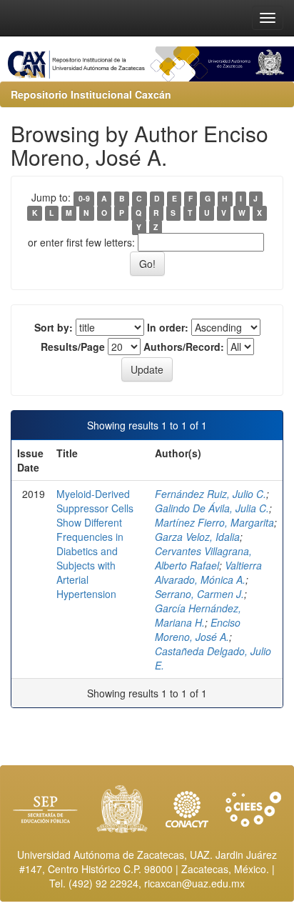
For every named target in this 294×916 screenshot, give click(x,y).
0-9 (84, 198)
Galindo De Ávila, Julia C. (212, 508)
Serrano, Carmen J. (199, 594)
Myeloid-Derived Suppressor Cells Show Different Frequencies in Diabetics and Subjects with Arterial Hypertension (94, 544)
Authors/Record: (183, 346)
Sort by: (53, 327)
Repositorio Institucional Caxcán (91, 94)
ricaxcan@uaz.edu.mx (194, 883)
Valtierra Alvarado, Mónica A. (208, 572)
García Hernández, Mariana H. (198, 615)
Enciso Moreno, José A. (197, 629)
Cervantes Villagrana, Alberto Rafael (203, 558)
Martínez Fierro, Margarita (214, 522)
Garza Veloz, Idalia (197, 536)
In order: (167, 327)
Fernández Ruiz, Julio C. (210, 494)
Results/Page (73, 346)
